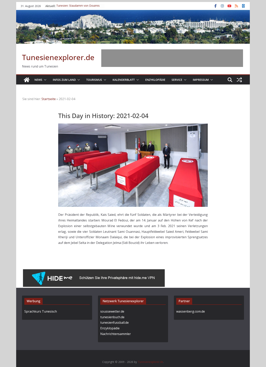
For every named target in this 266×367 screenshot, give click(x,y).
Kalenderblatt (124, 80)
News (38, 80)
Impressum (201, 80)
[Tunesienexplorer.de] (26, 79)
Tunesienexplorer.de (58, 57)
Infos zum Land (64, 80)
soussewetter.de (112, 311)
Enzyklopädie (155, 80)
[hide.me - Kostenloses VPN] (94, 272)
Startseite (48, 99)
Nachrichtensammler (115, 334)
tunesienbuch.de (112, 317)
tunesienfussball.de (114, 322)
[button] (44, 80)
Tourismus (94, 80)
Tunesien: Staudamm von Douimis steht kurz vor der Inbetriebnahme (78, 8)
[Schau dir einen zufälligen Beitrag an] (239, 79)
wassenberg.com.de (190, 311)
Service (177, 80)
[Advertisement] (172, 58)
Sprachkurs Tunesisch (40, 311)
